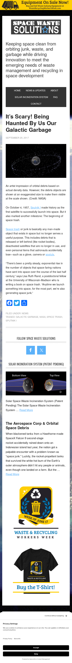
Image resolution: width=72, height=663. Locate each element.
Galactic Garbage (27, 316)
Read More (26, 410)
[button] (36, 5)
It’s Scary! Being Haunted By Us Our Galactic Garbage (31, 122)
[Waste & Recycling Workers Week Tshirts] (36, 570)
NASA (43, 316)
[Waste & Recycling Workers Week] (36, 513)
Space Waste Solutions (36, 27)
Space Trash (54, 316)
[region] (36, 5)
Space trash (13, 229)
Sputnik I (35, 207)
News (25, 313)
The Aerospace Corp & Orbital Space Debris (32, 425)
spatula (50, 254)
